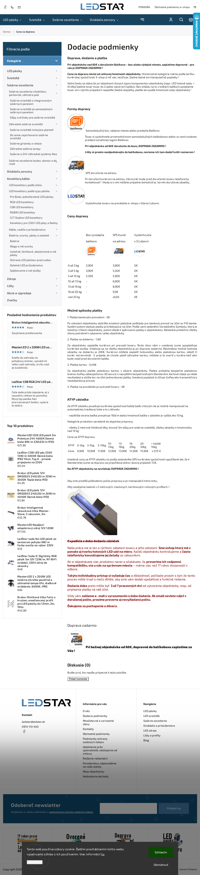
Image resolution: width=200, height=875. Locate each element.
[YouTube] (34, 741)
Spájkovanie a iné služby (25, 270)
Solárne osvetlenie (20, 85)
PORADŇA (144, 7)
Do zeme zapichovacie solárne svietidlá (29, 136)
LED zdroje (150, 730)
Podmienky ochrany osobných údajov (95, 740)
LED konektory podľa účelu (25, 185)
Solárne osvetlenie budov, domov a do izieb (33, 162)
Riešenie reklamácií (95, 758)
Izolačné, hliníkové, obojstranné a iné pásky (33, 253)
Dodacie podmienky (95, 715)
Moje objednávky (93, 771)
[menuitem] (14, 19)
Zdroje (11, 279)
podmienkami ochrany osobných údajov (71, 812)
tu (102, 854)
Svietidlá (13, 78)
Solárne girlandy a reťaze (26, 143)
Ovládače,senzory (19, 171)
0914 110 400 (30, 726)
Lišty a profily (152, 735)
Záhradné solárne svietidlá (26, 124)
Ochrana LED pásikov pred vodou (30, 260)
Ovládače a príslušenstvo (159, 725)
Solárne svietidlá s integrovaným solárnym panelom (31, 102)
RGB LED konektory (22, 202)
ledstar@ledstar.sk (33, 721)
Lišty (10, 286)
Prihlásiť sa (174, 808)
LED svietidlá (151, 715)
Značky (12, 300)
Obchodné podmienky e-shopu (172, 7)
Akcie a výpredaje (19, 293)
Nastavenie (34, 862)
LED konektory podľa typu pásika (29, 191)
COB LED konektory (22, 207)
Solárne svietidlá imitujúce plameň (32, 129)
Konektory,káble (18, 178)
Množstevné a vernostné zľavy (98, 722)
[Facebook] (5, 7)
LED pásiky (14, 71)
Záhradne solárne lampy (25, 148)
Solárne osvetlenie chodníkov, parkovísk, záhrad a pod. (28, 93)
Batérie (14, 241)
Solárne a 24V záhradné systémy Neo (33, 154)
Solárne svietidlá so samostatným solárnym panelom (31, 110)
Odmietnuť (161, 864)
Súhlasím (161, 852)
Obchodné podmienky (96, 733)
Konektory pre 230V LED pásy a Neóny (34, 223)
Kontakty (88, 729)
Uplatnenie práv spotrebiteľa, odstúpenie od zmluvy (100, 750)
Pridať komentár (78, 678)
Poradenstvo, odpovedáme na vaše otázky (99, 765)
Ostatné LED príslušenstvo (26, 265)
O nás (86, 711)
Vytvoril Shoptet (188, 869)
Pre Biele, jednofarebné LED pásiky (32, 196)
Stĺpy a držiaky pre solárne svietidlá (32, 117)
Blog (146, 740)
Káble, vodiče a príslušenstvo (27, 229)
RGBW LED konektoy (22, 212)
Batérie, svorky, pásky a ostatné (29, 235)
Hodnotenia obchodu (96, 776)
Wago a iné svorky (21, 246)
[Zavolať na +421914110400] (13, 7)
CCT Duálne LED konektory (26, 217)
